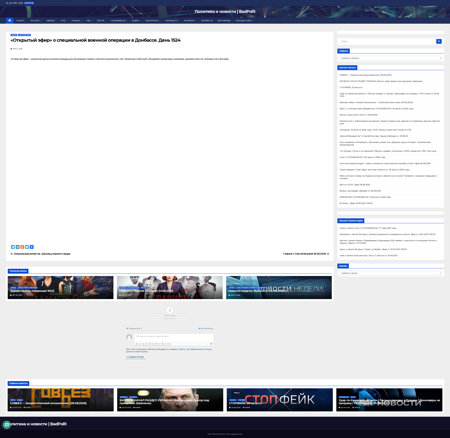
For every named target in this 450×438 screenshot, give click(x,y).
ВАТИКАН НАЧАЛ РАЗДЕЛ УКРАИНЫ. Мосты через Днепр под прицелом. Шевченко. (381, 81)
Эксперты (189, 21)
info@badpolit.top (235, 434)
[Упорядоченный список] (149, 343)
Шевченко (123, 397)
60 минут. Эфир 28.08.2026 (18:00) (356, 203)
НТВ (63, 21)
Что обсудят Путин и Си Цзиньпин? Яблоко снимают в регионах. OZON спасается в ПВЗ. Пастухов (388, 151)
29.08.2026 (17, 407)
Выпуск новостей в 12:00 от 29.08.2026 (359, 115)
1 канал (20, 21)
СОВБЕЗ (19, 400)
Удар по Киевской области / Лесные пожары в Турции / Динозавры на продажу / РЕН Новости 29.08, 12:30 (389, 402)
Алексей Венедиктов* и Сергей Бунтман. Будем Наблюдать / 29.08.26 (374, 136)
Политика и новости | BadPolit (225, 11)
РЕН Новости (344, 397)
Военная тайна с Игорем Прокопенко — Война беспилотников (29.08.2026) (376, 102)
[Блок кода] (159, 343)
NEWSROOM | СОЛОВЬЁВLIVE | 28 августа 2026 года (365, 197)
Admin (28, 407)
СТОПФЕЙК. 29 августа (351, 87)
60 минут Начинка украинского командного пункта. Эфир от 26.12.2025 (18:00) (397, 234)
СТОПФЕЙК (241, 400)
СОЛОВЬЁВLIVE (118, 21)
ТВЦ (89, 21)
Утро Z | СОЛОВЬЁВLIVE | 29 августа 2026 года (362, 157)
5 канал (76, 21)
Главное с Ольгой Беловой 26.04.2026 (304, 253)
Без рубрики (224, 21)
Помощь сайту (244, 21)
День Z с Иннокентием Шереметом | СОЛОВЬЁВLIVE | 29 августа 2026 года (376, 108)
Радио (136, 21)
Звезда (51, 21)
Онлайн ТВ (207, 21)
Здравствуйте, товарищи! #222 (32, 291)
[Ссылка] (163, 343)
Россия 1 (36, 21)
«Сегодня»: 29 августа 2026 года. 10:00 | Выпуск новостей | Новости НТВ (375, 130)
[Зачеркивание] (146, 343)
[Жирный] (136, 343)
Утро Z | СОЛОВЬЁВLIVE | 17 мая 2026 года (375, 228)
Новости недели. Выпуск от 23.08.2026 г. (258, 291)
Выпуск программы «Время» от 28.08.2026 (360, 191)
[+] (169, 344)
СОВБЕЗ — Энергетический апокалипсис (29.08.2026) (366, 75)
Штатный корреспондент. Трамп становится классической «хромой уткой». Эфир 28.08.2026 (385, 163)
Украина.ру (171, 21)
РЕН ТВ (101, 21)
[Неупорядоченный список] (153, 343)
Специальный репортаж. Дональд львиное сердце (42, 253)
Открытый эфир (24, 35)
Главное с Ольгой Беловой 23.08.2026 (146, 291)
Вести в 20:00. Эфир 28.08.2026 (355, 184)
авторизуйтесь (207, 328)
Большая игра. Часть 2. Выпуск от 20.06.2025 (376, 255)
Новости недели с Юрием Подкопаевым (251, 287)
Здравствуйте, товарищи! (27, 287)
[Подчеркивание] (143, 343)
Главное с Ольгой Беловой (129, 287)
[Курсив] (140, 343)
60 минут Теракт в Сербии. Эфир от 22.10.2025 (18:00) (381, 249)
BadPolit (221, 434)
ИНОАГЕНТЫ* (152, 21)
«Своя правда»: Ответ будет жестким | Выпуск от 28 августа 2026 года (374, 169)
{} (166, 344)
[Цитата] (156, 343)
